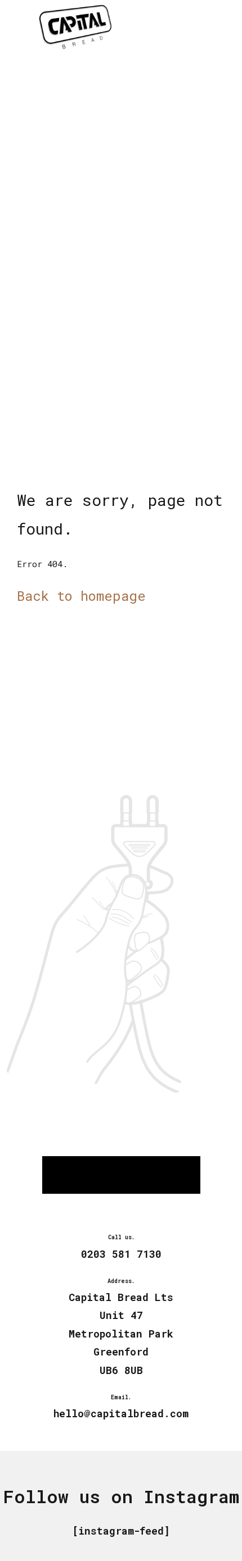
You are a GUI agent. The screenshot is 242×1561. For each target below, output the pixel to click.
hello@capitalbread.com (121, 1413)
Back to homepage (81, 595)
